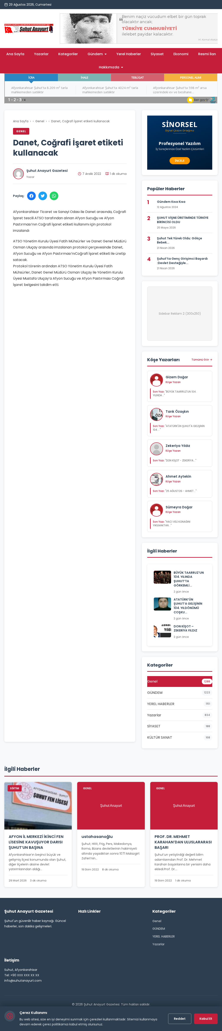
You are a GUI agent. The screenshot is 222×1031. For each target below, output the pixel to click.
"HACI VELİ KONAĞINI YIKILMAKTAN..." (171, 523)
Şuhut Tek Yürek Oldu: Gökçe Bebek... (179, 240)
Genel (39, 121)
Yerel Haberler (128, 54)
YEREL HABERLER (163, 936)
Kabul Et (205, 1019)
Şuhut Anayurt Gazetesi (47, 170)
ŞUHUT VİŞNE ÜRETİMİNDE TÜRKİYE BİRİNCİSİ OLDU (182, 220)
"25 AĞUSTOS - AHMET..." (174, 491)
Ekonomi (180, 54)
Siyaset (157, 54)
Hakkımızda (109, 67)
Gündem (95, 54)
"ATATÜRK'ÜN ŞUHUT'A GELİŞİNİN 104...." (179, 428)
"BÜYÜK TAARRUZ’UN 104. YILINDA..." (174, 393)
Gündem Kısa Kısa (171, 202)
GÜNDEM (158, 928)
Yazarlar (41, 54)
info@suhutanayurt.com (23, 980)
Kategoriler (68, 54)
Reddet (180, 1019)
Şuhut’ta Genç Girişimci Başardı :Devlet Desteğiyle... (182, 260)
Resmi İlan (207, 54)
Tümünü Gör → (201, 360)
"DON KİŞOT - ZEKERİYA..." (174, 460)
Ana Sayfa (15, 54)
